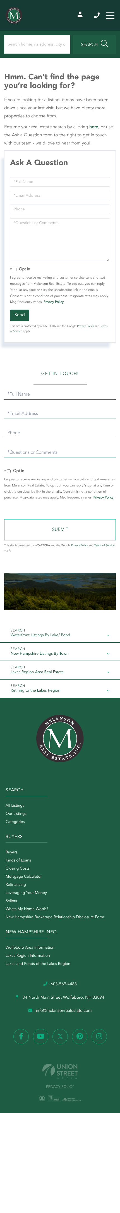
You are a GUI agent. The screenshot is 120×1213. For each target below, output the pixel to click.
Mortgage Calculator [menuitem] (24, 877)
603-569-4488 (97, 15)
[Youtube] (40, 1036)
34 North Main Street (62, 998)
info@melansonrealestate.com (64, 1011)
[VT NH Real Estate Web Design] (60, 1071)
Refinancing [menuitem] (16, 885)
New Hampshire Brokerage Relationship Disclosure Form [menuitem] (55, 917)
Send (20, 315)
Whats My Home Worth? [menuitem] (27, 909)
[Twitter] (60, 1036)
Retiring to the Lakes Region (35, 691)
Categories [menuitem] (15, 822)
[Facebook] (21, 1036)
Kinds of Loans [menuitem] (18, 861)
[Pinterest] (79, 1036)
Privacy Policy (54, 302)
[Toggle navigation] (110, 15)
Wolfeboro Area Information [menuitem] (30, 948)
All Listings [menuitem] (15, 806)
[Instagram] (99, 1036)
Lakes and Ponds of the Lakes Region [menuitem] (38, 964)
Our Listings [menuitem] (16, 814)
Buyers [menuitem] (11, 852)
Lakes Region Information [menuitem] (28, 956)
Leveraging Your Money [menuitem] (26, 893)
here (93, 127)
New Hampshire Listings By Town (39, 654)
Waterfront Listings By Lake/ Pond (40, 635)
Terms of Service (104, 545)
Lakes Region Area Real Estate (37, 672)
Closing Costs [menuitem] (18, 869)
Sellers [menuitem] (11, 901)
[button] (94, 44)
